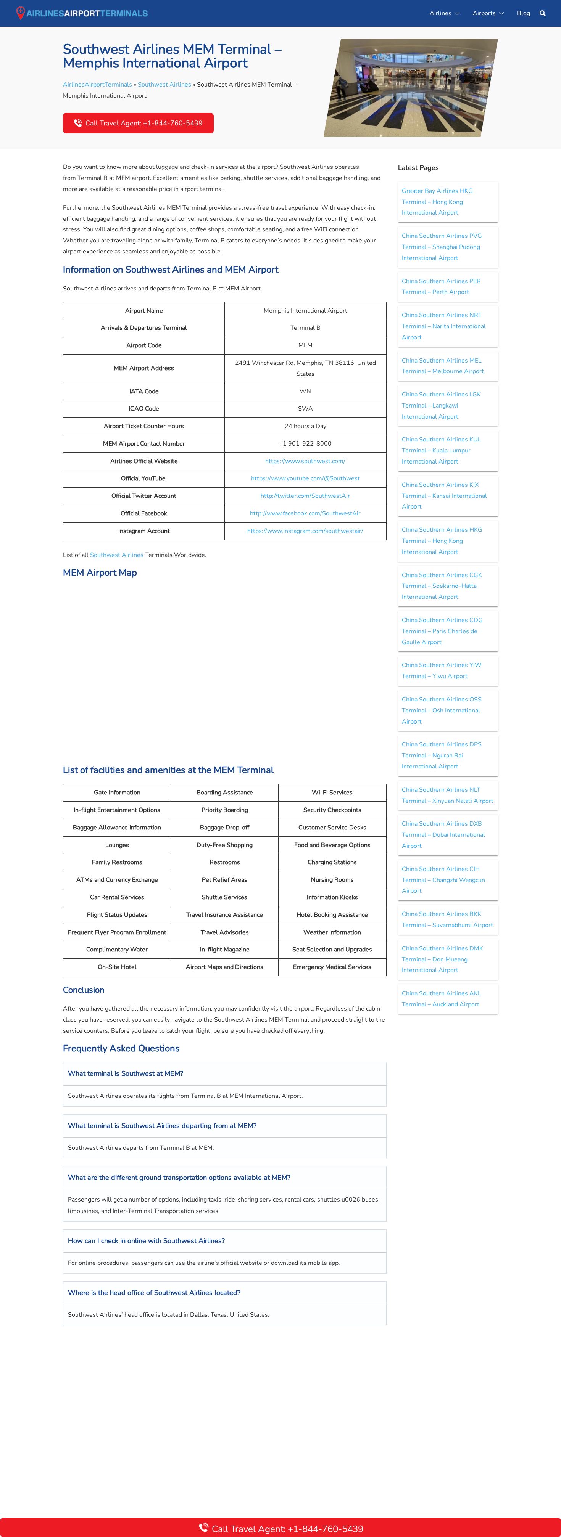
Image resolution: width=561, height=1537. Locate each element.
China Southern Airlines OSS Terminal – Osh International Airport (442, 710)
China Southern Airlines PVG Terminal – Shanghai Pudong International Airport (442, 247)
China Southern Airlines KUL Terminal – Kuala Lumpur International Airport (441, 450)
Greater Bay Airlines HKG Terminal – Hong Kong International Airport (437, 202)
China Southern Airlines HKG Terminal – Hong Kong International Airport (442, 541)
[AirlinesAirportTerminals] (81, 13)
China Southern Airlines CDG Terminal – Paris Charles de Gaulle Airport (442, 631)
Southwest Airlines (164, 84)
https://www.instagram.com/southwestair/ (305, 531)
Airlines (440, 13)
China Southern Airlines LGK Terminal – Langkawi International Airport (441, 405)
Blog (523, 13)
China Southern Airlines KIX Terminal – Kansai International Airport (444, 496)
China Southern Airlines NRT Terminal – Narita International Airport (444, 326)
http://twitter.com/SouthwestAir (305, 496)
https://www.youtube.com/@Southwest (305, 478)
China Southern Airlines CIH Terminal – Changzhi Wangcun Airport (443, 880)
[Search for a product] (543, 13)
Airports (484, 13)
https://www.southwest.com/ (305, 461)
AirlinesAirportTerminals (97, 84)
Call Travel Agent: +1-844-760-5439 (144, 123)
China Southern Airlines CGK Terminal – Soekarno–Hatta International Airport (442, 586)
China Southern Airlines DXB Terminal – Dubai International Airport (443, 835)
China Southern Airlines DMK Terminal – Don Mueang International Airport (442, 959)
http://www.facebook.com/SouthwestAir (305, 513)
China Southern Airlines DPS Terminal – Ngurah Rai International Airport (442, 755)
